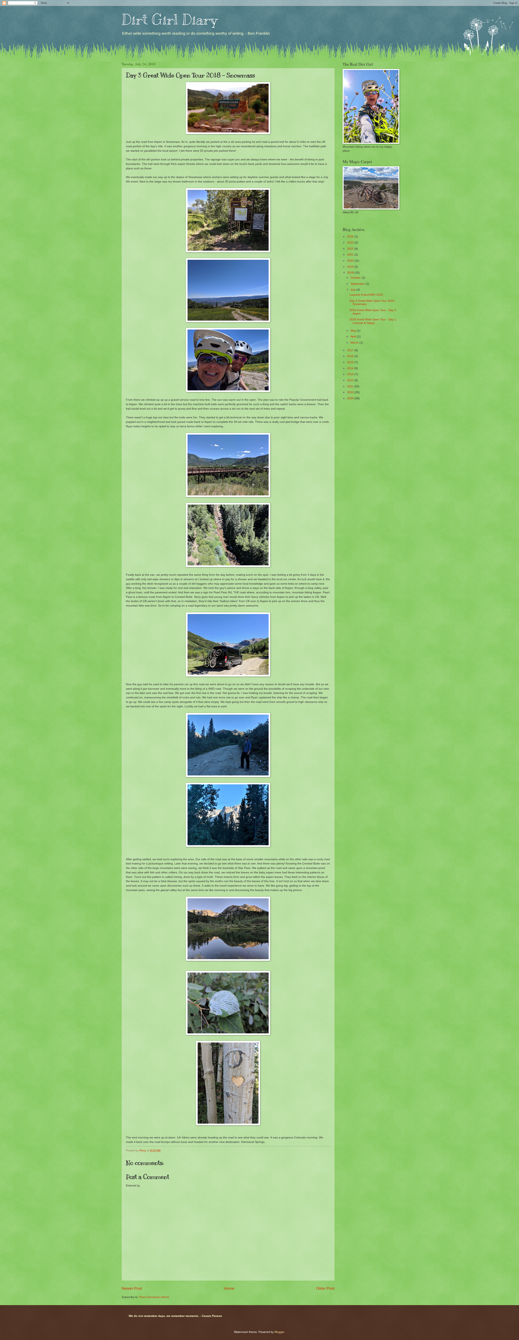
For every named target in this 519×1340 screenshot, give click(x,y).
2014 (350, 368)
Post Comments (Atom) (154, 1297)
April (354, 336)
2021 (350, 254)
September (358, 283)
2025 (350, 236)
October (356, 277)
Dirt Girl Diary (169, 19)
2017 (350, 350)
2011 (350, 386)
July (353, 289)
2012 (350, 380)
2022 (350, 248)
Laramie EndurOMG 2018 (366, 294)
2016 (350, 356)
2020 (350, 260)
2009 (350, 398)
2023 (350, 242)
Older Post (325, 1288)
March (355, 342)
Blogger (279, 1332)
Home (229, 1288)
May (354, 330)
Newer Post (132, 1288)
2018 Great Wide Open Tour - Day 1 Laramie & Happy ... (373, 321)
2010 (350, 392)
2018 (350, 272)
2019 (350, 266)
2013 (350, 374)
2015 (350, 362)
